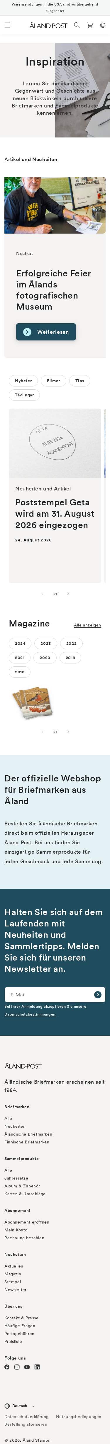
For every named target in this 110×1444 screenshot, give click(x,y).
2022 (71, 643)
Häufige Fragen (19, 1325)
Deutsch (19, 1406)
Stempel (12, 1281)
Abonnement (17, 1210)
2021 (19, 657)
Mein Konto (16, 1230)
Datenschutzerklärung (26, 1416)
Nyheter (23, 380)
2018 (19, 672)
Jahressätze (16, 1178)
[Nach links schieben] (42, 593)
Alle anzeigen (87, 625)
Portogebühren (19, 1333)
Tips (79, 380)
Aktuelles (13, 1266)
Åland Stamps (36, 1440)
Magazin (12, 1274)
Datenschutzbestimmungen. (30, 1014)
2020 (45, 657)
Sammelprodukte (21, 1158)
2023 (45, 643)
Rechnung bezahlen (24, 1237)
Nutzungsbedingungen (78, 1416)
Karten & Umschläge (25, 1193)
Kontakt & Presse (21, 1318)
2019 (70, 657)
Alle (8, 1118)
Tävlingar (24, 395)
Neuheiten (15, 1126)
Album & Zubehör (22, 1186)
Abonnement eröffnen (26, 1222)
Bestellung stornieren (26, 1424)
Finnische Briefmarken (27, 1142)
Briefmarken (17, 1106)
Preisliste (13, 1341)
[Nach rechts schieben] (68, 593)
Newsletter (15, 1289)
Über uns (13, 1306)
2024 (20, 643)
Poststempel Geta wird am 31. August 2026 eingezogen (54, 513)
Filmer (53, 380)
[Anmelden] (97, 994)
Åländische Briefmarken (28, 1134)
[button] (7, 25)
